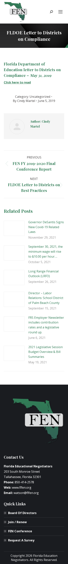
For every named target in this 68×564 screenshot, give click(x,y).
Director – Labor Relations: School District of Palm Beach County (45, 298)
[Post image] (14, 228)
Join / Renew (17, 522)
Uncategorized (39, 97)
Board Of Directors (22, 513)
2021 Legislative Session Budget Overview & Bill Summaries (45, 352)
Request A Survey (21, 540)
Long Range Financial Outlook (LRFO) (43, 273)
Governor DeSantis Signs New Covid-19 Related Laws (46, 227)
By (24, 101)
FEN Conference (20, 531)
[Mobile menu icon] (60, 12)
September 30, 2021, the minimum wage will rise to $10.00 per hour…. (45, 251)
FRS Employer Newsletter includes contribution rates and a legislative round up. (46, 325)
